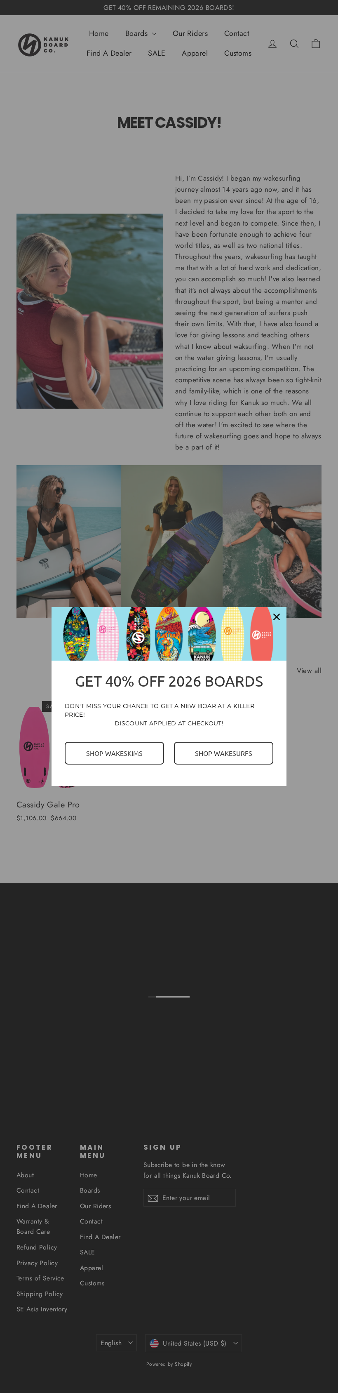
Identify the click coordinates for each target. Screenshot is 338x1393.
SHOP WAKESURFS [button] (223, 753)
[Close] (276, 617)
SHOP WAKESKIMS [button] (114, 753)
